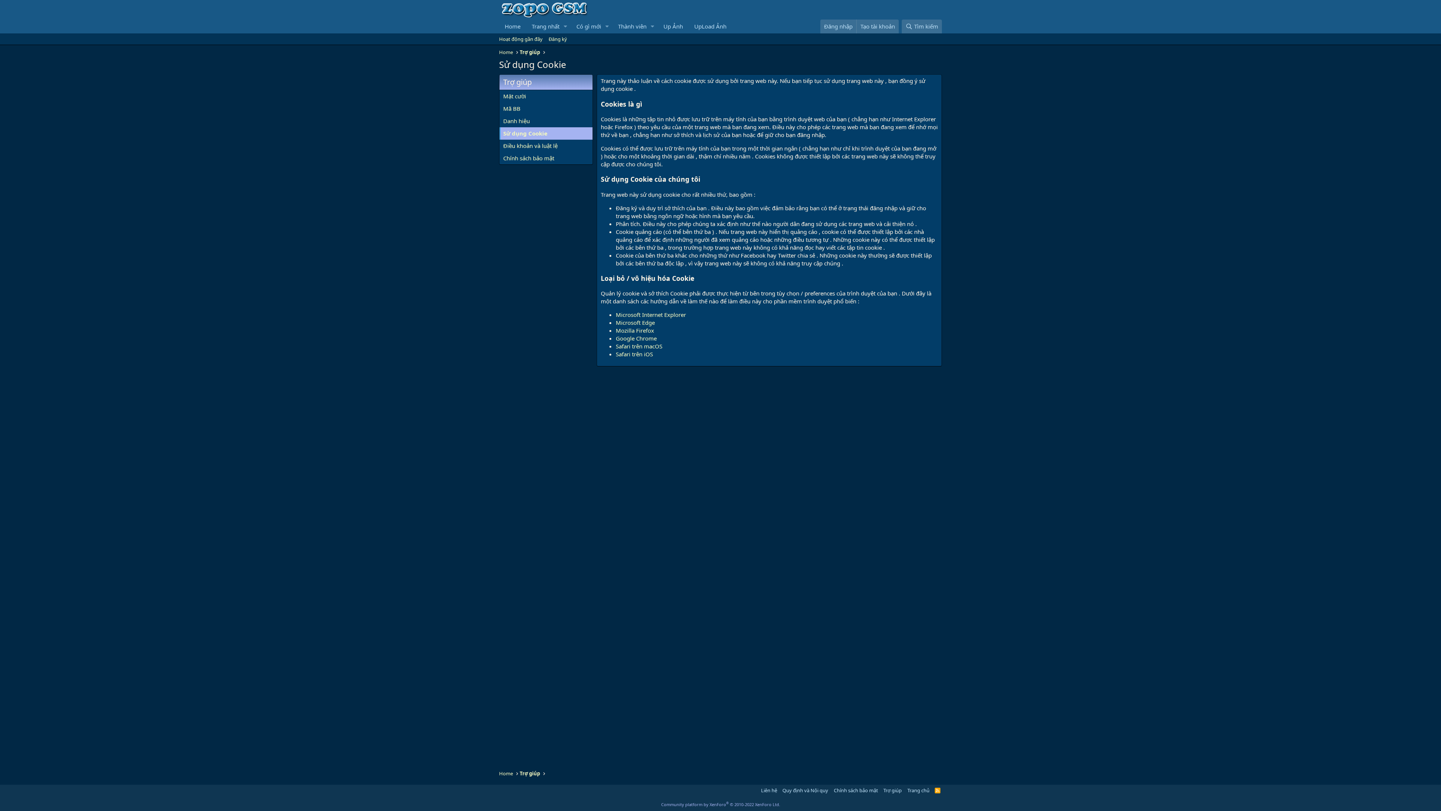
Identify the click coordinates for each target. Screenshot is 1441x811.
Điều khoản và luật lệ (530, 145)
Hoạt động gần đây (521, 39)
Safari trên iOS (634, 354)
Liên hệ (769, 790)
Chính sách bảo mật (528, 158)
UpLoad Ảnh (710, 26)
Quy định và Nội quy (805, 790)
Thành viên (632, 26)
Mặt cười (514, 96)
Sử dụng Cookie (525, 133)
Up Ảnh (673, 26)
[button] (565, 26)
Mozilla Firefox (635, 330)
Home (512, 26)
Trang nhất (546, 26)
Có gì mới (588, 26)
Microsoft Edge (635, 322)
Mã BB (511, 108)
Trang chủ (918, 790)
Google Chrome (636, 338)
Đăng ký (558, 39)
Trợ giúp (892, 790)
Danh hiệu (516, 121)
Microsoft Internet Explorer (651, 314)
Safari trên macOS (639, 346)
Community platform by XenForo (720, 804)
